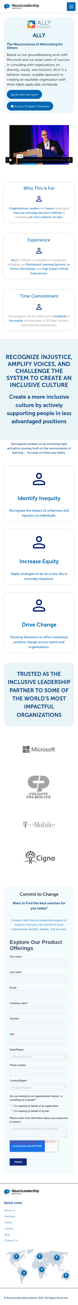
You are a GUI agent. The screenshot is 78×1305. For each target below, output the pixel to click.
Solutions (10, 1216)
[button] (70, 6)
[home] (21, 6)
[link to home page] (21, 1192)
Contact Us (11, 1240)
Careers (9, 1228)
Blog (7, 1234)
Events (8, 1222)
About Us (10, 1210)
